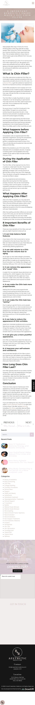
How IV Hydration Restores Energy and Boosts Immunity (19, 446)
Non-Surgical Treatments (12, 519)
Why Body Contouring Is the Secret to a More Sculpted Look (20, 470)
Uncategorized (9, 530)
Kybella (6, 505)
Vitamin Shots (8, 534)
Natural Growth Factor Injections (14, 513)
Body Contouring (9, 481)
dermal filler (7, 83)
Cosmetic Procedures (11, 487)
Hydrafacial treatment (11, 497)
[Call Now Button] (2, 702)
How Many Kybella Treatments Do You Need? (21, 461)
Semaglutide (8, 524)
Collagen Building (9, 485)
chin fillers (12, 408)
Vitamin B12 (8, 532)
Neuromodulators (9, 517)
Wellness (7, 536)
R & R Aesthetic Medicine (12, 520)
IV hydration (8, 503)
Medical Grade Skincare (11, 507)
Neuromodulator (9, 515)
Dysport (6, 491)
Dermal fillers (8, 489)
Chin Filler (7, 483)
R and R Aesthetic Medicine (15, 404)
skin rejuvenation (9, 528)
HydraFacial (8, 495)
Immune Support (9, 501)
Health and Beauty (10, 493)
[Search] (32, 435)
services (24, 406)
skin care (7, 526)
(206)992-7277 (17, 566)
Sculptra (7, 522)
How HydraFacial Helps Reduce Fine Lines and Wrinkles (20, 454)
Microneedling (8, 511)
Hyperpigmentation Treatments (14, 499)
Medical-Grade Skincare (11, 509)
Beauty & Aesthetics (10, 479)
